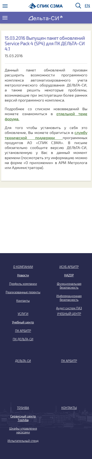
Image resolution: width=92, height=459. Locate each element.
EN (87, 6)
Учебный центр (23, 322)
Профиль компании (23, 284)
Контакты (23, 300)
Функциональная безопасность (69, 285)
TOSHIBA (23, 408)
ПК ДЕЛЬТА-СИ (23, 339)
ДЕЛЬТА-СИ (23, 361)
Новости (23, 275)
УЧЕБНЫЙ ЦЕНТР (69, 314)
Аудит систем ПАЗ (69, 308)
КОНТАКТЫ (69, 408)
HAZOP (69, 275)
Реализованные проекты (23, 292)
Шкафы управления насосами (23, 430)
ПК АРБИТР (23, 331)
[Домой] (46, 6)
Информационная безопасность (69, 298)
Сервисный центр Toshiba (23, 418)
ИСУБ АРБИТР (69, 267)
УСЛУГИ (23, 314)
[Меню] (5, 6)
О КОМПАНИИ (23, 267)
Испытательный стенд (23, 441)
